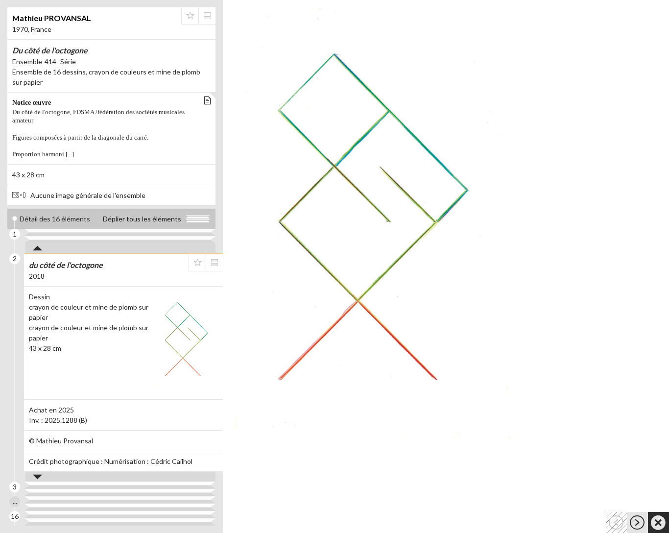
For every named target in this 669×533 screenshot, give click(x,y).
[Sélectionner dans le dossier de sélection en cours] (190, 15)
